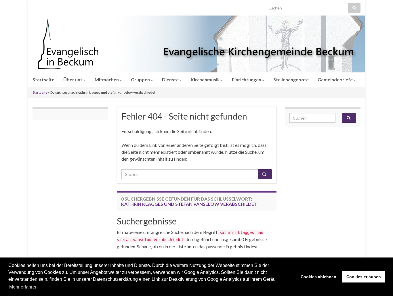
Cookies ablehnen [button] (318, 276)
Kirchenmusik (206, 79)
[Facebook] (44, 6)
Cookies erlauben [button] (363, 276)
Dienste (171, 79)
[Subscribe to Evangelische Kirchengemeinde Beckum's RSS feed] (35, 6)
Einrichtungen (247, 79)
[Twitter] (52, 6)
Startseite (43, 79)
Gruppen (141, 79)
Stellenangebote (291, 79)
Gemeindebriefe (336, 79)
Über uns (73, 79)
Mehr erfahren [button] (23, 287)
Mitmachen (107, 79)
